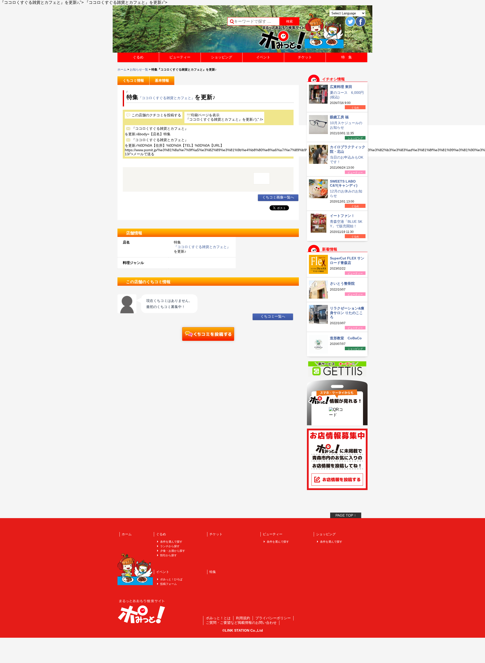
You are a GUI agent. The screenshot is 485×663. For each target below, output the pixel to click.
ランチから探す (170, 546)
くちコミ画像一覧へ (278, 197)
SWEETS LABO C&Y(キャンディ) (343, 183)
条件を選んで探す (171, 541)
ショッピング (221, 57)
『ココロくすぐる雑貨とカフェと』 (166, 98)
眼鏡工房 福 (339, 117)
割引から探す (168, 555)
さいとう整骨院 (342, 283)
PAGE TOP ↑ (345, 515)
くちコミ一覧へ (272, 316)
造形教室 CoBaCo (346, 338)
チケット (305, 57)
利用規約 (243, 618)
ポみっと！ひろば (171, 579)
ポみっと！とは (218, 618)
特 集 (346, 57)
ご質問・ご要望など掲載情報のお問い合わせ (241, 623)
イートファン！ (342, 216)
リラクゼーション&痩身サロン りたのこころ (347, 312)
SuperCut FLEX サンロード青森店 (347, 260)
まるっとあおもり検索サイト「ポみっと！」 (155, 30)
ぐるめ (138, 57)
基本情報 (162, 80)
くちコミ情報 (133, 80)
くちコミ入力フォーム (208, 334)
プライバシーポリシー (273, 618)
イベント (263, 57)
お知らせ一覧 (139, 69)
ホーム (122, 69)
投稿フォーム (168, 583)
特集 (212, 572)
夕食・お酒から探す (172, 550)
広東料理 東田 (341, 87)
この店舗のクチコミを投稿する (156, 115)
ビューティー (179, 57)
